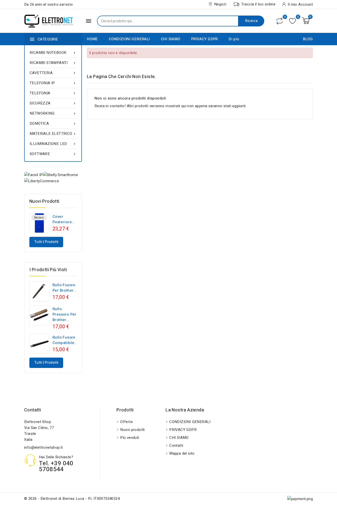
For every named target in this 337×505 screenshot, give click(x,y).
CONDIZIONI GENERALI (129, 39)
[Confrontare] (279, 21)
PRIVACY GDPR (204, 39)
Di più (234, 39)
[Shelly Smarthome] (60, 175)
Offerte (126, 421)
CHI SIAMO (170, 39)
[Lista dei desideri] (292, 21)
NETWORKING (53, 113)
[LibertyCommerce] (41, 181)
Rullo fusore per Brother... (65, 287)
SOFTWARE (53, 154)
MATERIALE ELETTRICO (53, 133)
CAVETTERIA (53, 73)
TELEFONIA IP (53, 83)
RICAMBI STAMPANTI (53, 62)
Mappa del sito (182, 453)
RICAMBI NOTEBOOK (53, 52)
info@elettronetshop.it (43, 447)
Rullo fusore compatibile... (65, 340)
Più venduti (129, 437)
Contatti (32, 410)
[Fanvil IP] (33, 175)
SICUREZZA (53, 103)
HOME (92, 39)
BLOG (308, 39)
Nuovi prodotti (132, 429)
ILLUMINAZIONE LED (53, 143)
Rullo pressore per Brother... (64, 314)
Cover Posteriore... (64, 219)
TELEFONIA (53, 93)
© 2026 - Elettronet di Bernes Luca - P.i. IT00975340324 (72, 498)
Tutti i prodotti (46, 241)
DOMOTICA (53, 123)
